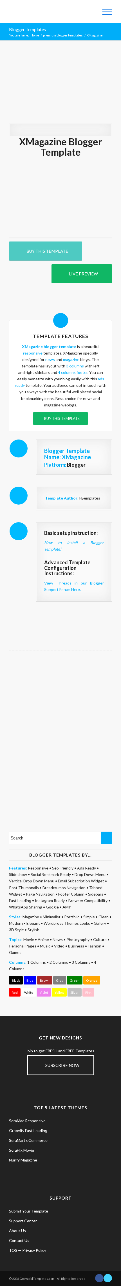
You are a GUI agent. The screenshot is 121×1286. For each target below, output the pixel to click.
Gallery (100, 923)
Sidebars (95, 894)
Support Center (23, 1220)
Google (52, 907)
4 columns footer (73, 372)
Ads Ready (86, 868)
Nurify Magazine (23, 1160)
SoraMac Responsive (27, 1120)
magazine (71, 359)
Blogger (76, 465)
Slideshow (18, 874)
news (50, 359)
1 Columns (36, 962)
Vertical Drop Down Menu (31, 880)
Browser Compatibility (87, 900)
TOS (13, 1250)
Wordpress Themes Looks (67, 923)
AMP (66, 907)
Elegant (33, 923)
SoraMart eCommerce (28, 1140)
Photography (77, 939)
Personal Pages (22, 946)
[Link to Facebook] (99, 1278)
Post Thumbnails (24, 887)
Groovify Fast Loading (28, 1130)
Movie (28, 939)
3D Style (16, 929)
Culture (100, 939)
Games (15, 952)
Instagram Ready (50, 900)
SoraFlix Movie (21, 1150)
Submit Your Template (28, 1211)
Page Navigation (40, 894)
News (58, 939)
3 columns (75, 366)
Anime (43, 939)
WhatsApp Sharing (25, 907)
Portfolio (72, 916)
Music (45, 946)
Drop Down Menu (90, 874)
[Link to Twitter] (108, 1278)
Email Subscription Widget (81, 880)
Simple (89, 916)
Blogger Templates (27, 29)
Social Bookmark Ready (51, 874)
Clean (103, 916)
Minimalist (51, 916)
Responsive (38, 868)
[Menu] (104, 11)
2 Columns (59, 962)
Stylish (33, 929)
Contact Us (19, 1240)
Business (76, 946)
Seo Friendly (62, 868)
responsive (32, 353)
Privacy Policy (34, 1250)
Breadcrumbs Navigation (64, 887)
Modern (16, 923)
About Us (17, 1230)
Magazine (31, 916)
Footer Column (71, 894)
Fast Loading (20, 900)
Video (59, 946)
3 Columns (81, 962)
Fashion (94, 946)
